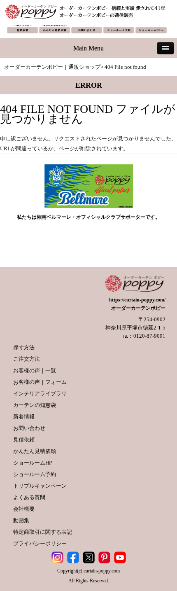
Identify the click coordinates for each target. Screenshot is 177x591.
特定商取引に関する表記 (42, 532)
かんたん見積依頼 (34, 451)
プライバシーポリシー (40, 543)
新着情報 (24, 416)
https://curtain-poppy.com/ (137, 300)
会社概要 (24, 509)
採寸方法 (24, 347)
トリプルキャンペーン (40, 486)
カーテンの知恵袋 (34, 405)
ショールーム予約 (34, 474)
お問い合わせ (29, 428)
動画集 (21, 520)
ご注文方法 (26, 359)
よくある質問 (29, 497)
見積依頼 (24, 440)
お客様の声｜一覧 (34, 370)
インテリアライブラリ (40, 393)
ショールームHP (32, 463)
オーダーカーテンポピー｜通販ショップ (52, 67)
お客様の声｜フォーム (40, 382)
